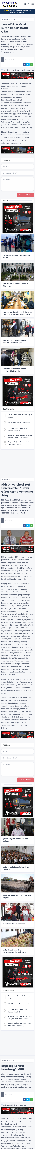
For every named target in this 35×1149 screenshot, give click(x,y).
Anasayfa (5, 19)
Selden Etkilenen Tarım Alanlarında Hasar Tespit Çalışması (17, 11)
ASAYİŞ (12, 19)
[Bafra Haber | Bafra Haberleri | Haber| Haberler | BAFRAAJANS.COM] (10, 4)
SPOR (12, 1060)
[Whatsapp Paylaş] (31, 64)
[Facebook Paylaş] (24, 64)
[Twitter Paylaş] (28, 64)
